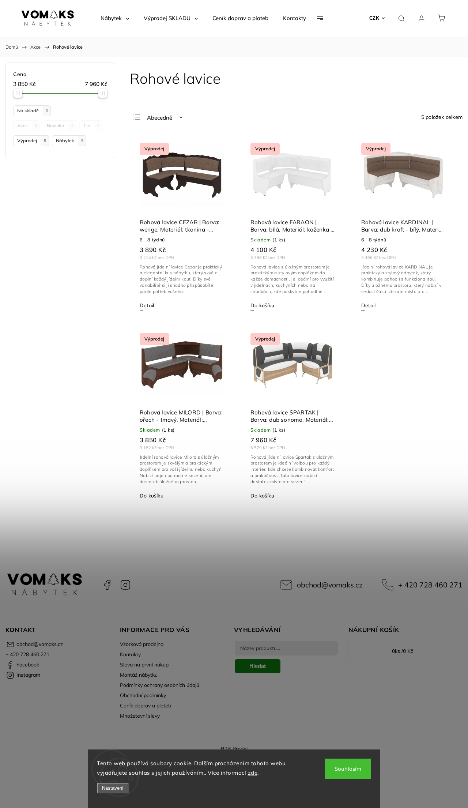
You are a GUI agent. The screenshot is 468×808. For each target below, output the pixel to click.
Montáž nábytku (139, 675)
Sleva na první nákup (144, 664)
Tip (91, 125)
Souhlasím (348, 768)
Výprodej (31, 140)
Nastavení (113, 788)
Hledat (257, 666)
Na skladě (32, 110)
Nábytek (69, 140)
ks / (402, 651)
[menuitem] (115, 18)
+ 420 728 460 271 (430, 584)
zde (253, 772)
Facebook (107, 584)
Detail (147, 305)
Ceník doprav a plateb (145, 705)
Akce (27, 125)
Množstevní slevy (140, 716)
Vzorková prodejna (141, 644)
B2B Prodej (234, 748)
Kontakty (130, 654)
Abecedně (159, 117)
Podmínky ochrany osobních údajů (159, 685)
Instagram (125, 584)
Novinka (60, 125)
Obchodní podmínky (143, 695)
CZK (374, 18)
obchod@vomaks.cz (330, 584)
